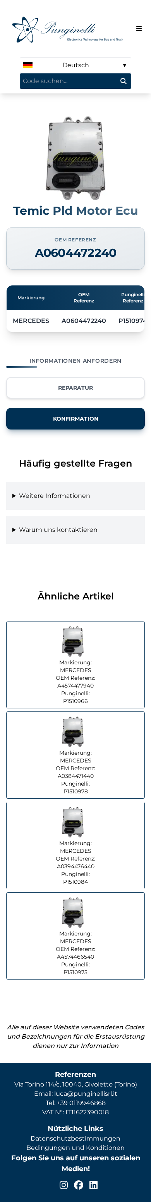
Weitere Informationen (54, 495)
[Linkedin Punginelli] (93, 1185)
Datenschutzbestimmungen (75, 1138)
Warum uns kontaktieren (58, 529)
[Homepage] (69, 28)
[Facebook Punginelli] (78, 1185)
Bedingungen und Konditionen (75, 1147)
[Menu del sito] (139, 28)
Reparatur (75, 387)
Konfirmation (75, 418)
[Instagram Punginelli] (64, 1185)
